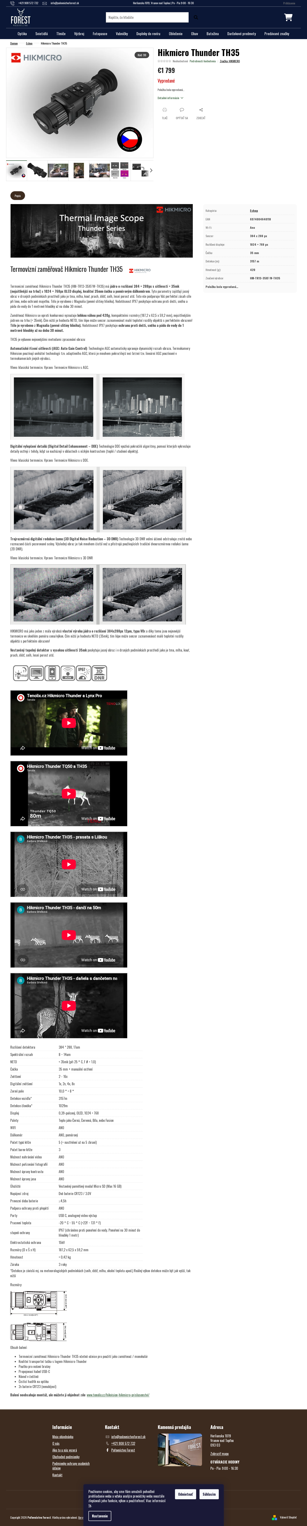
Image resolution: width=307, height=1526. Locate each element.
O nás (56, 1443)
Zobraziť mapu (219, 1453)
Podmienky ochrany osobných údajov (71, 1465)
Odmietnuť (185, 1494)
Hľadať (195, 17)
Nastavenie (100, 1515)
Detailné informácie (168, 98)
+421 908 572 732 (123, 1443)
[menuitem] (22, 33)
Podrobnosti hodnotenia (203, 61)
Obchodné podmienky (65, 1456)
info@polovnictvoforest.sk (128, 1436)
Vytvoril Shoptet (288, 1517)
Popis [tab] (18, 195)
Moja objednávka (62, 1436)
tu (89, 1505)
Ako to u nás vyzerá (64, 1450)
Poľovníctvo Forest (123, 1450)
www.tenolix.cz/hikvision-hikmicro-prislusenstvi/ (118, 1394)
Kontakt (57, 1475)
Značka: (230, 61)
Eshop (254, 210)
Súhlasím (209, 1494)
